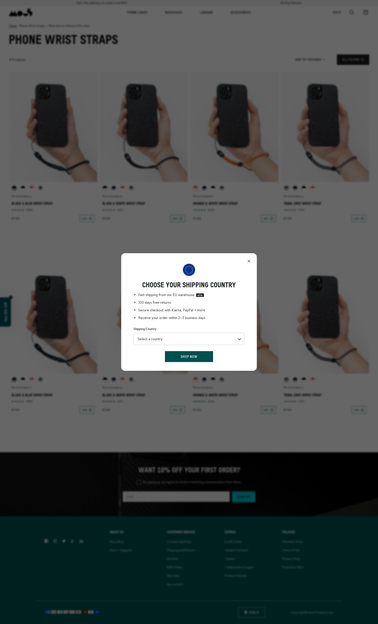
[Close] (249, 261)
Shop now (189, 356)
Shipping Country (144, 329)
